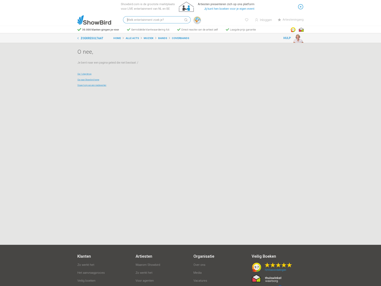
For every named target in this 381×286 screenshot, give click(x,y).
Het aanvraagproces (91, 273)
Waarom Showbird (148, 265)
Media (197, 273)
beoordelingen (275, 269)
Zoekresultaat (92, 38)
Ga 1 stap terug (84, 74)
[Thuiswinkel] (300, 29)
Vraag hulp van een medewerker (91, 85)
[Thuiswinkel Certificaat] (267, 278)
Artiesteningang (293, 19)
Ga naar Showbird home (88, 80)
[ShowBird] (94, 20)
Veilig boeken (86, 280)
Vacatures (200, 280)
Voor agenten (145, 280)
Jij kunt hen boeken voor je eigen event (229, 8)
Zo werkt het (85, 265)
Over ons (199, 265)
